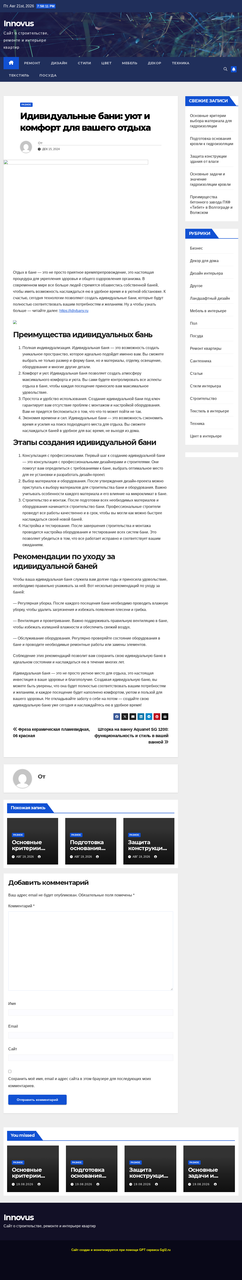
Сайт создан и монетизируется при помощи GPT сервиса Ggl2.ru (121, 1250)
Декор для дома (204, 261)
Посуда (47, 75)
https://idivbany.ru (73, 311)
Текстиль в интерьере (209, 411)
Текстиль (19, 75)
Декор (154, 63)
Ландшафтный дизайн (210, 298)
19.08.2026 (25, 1184)
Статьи (196, 374)
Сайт (12, 1049)
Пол (193, 323)
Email (13, 1026)
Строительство (203, 399)
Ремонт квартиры (205, 348)
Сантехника (200, 361)
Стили (84, 63)
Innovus (19, 23)
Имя (12, 1004)
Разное (26, 104)
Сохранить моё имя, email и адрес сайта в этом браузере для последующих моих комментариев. (79, 1082)
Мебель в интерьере (208, 311)
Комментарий (21, 906)
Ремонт (32, 63)
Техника (181, 63)
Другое (196, 286)
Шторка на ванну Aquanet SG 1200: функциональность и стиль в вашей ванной (132, 735)
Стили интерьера (205, 386)
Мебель (129, 63)
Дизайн (59, 63)
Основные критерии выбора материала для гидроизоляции (211, 121)
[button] (225, 69)
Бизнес (196, 248)
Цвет (106, 63)
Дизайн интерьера (206, 273)
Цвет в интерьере (206, 436)
